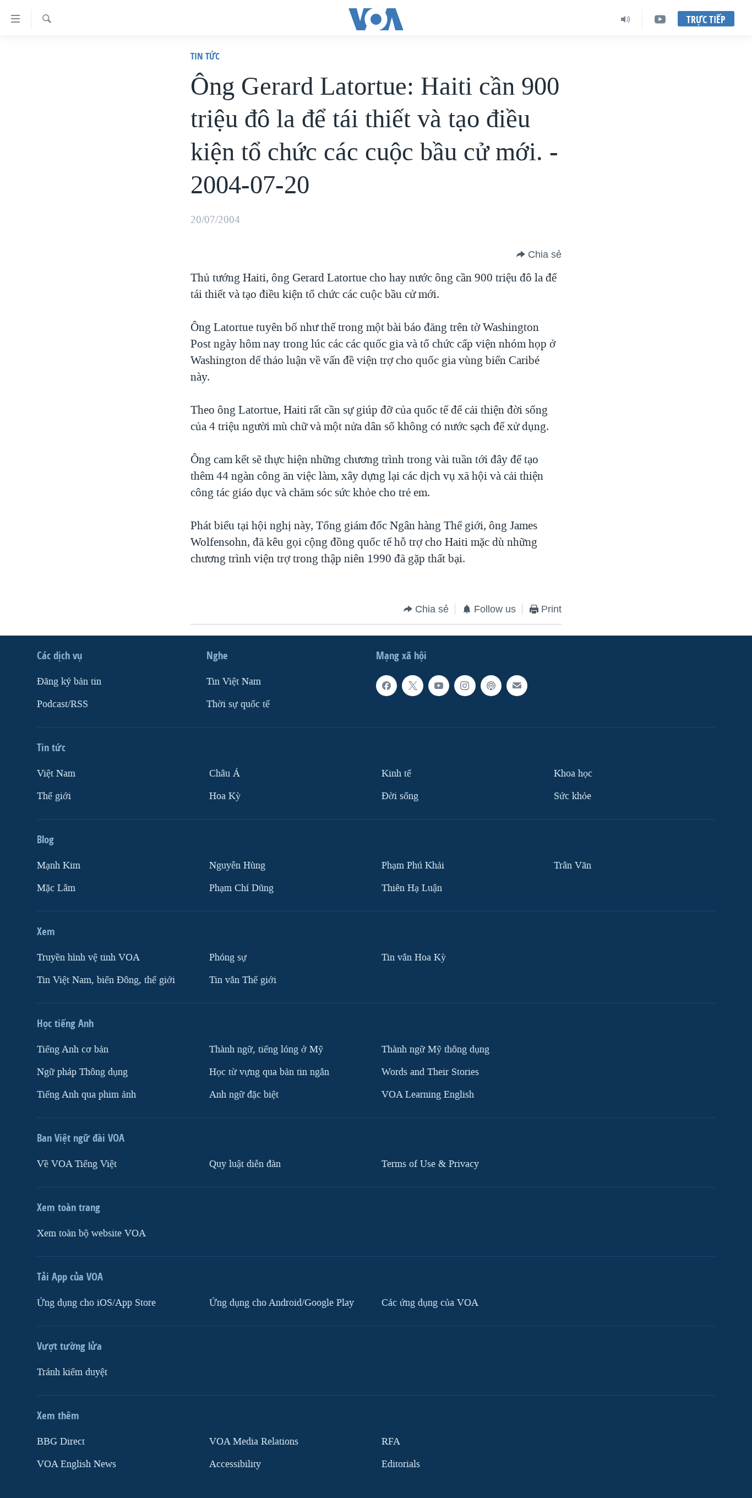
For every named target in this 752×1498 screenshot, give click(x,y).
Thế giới (54, 796)
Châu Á (224, 773)
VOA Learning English (428, 1094)
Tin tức (205, 56)
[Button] (539, 254)
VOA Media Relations (253, 1441)
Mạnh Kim (58, 865)
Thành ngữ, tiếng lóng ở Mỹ (266, 1049)
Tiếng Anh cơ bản (72, 1049)
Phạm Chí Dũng (241, 888)
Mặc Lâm (56, 888)
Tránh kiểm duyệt (72, 1372)
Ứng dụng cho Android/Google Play (281, 1302)
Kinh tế (396, 773)
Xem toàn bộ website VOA (91, 1233)
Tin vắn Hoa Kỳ (414, 957)
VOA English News (76, 1464)
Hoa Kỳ (225, 796)
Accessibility (235, 1464)
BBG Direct (61, 1441)
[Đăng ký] (516, 685)
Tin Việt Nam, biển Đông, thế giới (106, 980)
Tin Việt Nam (233, 681)
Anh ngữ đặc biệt (244, 1094)
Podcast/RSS (62, 704)
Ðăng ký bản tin (69, 681)
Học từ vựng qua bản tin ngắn (269, 1072)
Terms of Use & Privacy (430, 1164)
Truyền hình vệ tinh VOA (88, 957)
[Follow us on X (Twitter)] (412, 685)
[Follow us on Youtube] (438, 685)
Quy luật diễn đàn (245, 1164)
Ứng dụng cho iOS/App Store (96, 1302)
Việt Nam (56, 773)
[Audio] (625, 19)
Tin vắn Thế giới (242, 980)
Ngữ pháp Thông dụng (82, 1072)
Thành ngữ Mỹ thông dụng (435, 1049)
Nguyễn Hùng (237, 865)
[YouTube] (660, 19)
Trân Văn (572, 865)
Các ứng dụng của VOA (430, 1302)
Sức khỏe (572, 796)
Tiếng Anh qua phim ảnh (86, 1094)
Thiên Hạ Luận (412, 888)
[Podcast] (491, 685)
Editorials (401, 1464)
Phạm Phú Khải (413, 865)
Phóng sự (228, 957)
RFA (391, 1441)
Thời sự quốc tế (238, 704)
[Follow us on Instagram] (464, 685)
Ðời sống (400, 796)
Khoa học (573, 773)
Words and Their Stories (430, 1072)
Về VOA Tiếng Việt (77, 1164)
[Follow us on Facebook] (386, 685)
